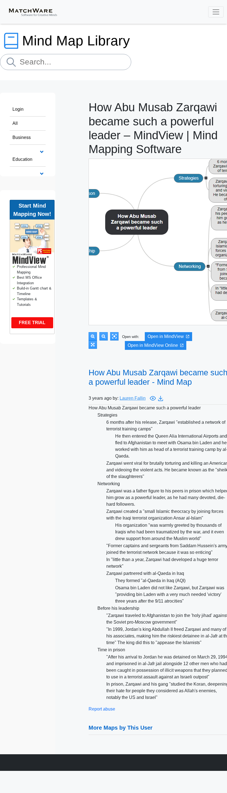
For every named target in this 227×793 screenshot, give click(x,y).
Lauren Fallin (133, 398)
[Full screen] (93, 344)
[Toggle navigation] (216, 11)
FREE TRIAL (32, 322)
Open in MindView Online (153, 345)
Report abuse (102, 709)
